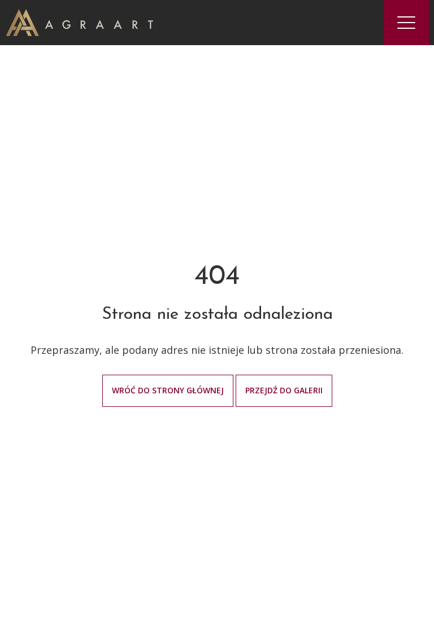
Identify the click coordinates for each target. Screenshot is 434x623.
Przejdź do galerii (284, 390)
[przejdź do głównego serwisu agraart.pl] (79, 21)
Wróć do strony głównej (168, 390)
